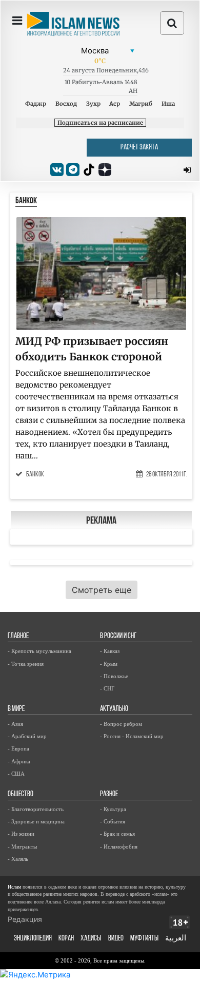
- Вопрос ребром (121, 724)
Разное (109, 794)
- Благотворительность (36, 809)
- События (112, 821)
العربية (175, 938)
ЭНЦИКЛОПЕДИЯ (33, 938)
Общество (20, 794)
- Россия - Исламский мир (132, 736)
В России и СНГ (118, 636)
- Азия (15, 724)
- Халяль (18, 859)
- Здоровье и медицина (36, 821)
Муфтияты (144, 938)
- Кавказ (109, 651)
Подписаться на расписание (100, 122)
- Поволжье (114, 676)
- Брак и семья (117, 834)
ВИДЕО (116, 938)
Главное (18, 636)
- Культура (113, 809)
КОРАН (66, 938)
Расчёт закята (139, 147)
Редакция (25, 919)
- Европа (18, 748)
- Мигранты (22, 846)
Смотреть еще (101, 590)
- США (16, 774)
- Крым (108, 664)
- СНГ (107, 688)
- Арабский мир (27, 736)
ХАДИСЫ (91, 938)
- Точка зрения (26, 664)
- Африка (19, 761)
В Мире (16, 709)
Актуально (114, 709)
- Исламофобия (118, 846)
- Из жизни (21, 834)
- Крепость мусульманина (39, 651)
